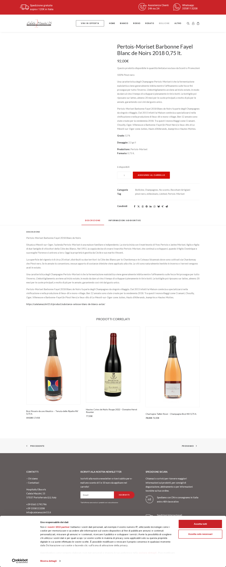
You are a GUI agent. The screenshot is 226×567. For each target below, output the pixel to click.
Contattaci (33, 482)
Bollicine (164, 23)
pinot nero (140, 193)
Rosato (149, 23)
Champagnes (151, 189)
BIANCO (124, 23)
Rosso (136, 23)
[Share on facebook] (134, 206)
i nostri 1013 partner (58, 527)
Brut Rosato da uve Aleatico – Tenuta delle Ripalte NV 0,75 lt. (52, 412)
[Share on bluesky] (158, 206)
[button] (189, 23)
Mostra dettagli (48, 561)
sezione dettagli (148, 552)
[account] (193, 23)
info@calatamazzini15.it (38, 512)
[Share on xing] (162, 206)
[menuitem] (90, 23)
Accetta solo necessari (200, 534)
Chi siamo (33, 478)
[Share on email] (166, 206)
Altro (177, 23)
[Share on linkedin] (150, 206)
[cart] (198, 23)
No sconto (164, 189)
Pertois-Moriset (176, 193)
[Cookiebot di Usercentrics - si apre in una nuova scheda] (19, 561)
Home (112, 23)
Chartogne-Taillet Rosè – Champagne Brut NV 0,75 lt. (171, 414)
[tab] (125, 222)
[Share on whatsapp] (154, 206)
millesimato (152, 193)
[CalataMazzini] (39, 23)
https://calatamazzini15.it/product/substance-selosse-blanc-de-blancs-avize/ (65, 304)
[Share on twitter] (138, 206)
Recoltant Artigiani (180, 189)
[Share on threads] (142, 206)
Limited (163, 193)
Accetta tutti (200, 524)
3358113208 (190, 8)
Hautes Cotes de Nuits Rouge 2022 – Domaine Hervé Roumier (111, 410)
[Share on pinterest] (146, 206)
